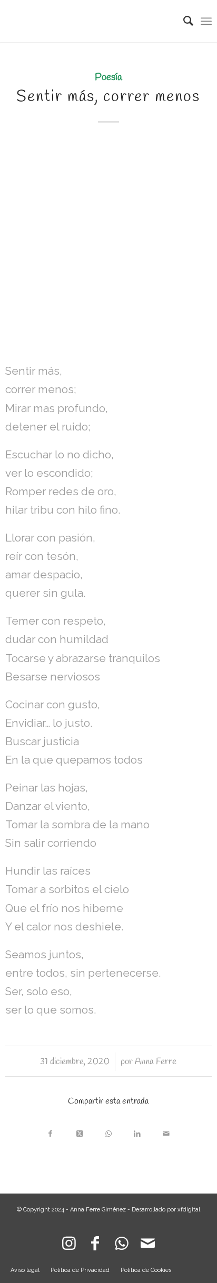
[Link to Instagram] (69, 1240)
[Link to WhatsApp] (121, 1240)
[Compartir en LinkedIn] (137, 1131)
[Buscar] (183, 21)
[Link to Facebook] (95, 1240)
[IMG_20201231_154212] (108, 244)
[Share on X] (79, 1131)
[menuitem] (183, 21)
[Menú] (206, 21)
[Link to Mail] (148, 1240)
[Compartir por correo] (166, 1131)
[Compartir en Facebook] (50, 1131)
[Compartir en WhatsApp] (108, 1131)
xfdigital (188, 1209)
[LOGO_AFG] (87, 21)
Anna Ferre (155, 1062)
